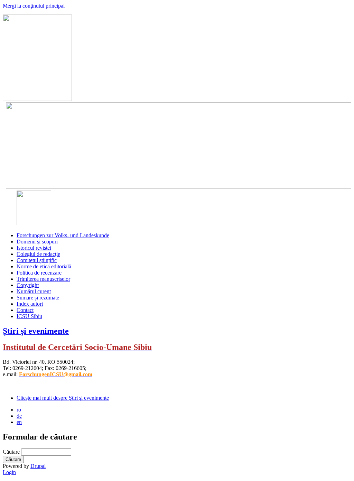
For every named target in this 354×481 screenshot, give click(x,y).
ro (19, 410)
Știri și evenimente (36, 330)
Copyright (28, 285)
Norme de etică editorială (44, 266)
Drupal (38, 466)
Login (9, 472)
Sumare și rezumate (38, 297)
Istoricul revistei (34, 248)
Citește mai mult (63, 398)
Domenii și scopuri (37, 241)
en (19, 422)
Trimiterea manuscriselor (43, 279)
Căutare (12, 452)
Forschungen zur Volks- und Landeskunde (63, 235)
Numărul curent (34, 291)
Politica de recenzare (39, 273)
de (19, 416)
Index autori (30, 304)
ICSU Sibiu (29, 316)
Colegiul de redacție (38, 254)
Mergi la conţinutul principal (34, 6)
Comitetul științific (37, 260)
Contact (25, 310)
